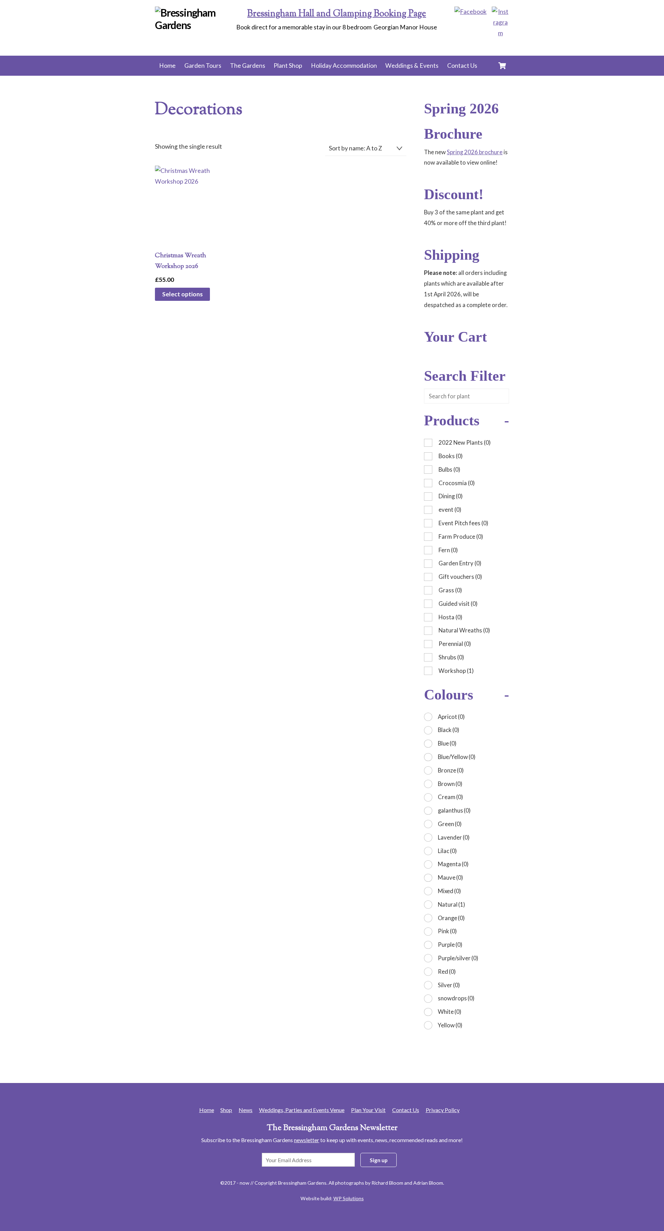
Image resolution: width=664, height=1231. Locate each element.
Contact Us (462, 65)
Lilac (447, 850)
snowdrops (456, 998)
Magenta (453, 864)
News (245, 1110)
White (449, 1011)
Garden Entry (460, 563)
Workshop (456, 670)
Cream (450, 796)
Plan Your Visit (368, 1110)
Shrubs (451, 657)
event (450, 509)
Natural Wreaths (464, 630)
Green (450, 823)
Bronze (451, 770)
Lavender (454, 837)
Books (451, 456)
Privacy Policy (443, 1110)
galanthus (454, 810)
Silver (449, 985)
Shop (226, 1110)
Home (167, 65)
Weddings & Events (412, 65)
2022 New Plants (465, 442)
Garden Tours (202, 65)
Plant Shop (288, 65)
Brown (450, 783)
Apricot (451, 716)
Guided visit (458, 603)
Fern (448, 550)
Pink (447, 931)
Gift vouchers (460, 576)
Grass (450, 590)
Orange (451, 918)
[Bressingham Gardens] (197, 25)
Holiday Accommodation (344, 65)
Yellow (450, 1025)
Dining (451, 496)
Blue (447, 743)
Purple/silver (458, 958)
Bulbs (449, 469)
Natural (451, 904)
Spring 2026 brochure (474, 152)
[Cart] (502, 66)
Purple (450, 944)
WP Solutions (348, 1198)
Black (448, 729)
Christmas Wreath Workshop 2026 (180, 261)
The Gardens (247, 65)
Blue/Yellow (457, 756)
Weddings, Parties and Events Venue (301, 1110)
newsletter (306, 1140)
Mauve (450, 877)
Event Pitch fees (463, 523)
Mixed (449, 891)
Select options (182, 294)
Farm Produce (461, 536)
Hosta (450, 617)
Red (447, 971)
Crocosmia (457, 483)
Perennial (455, 643)
